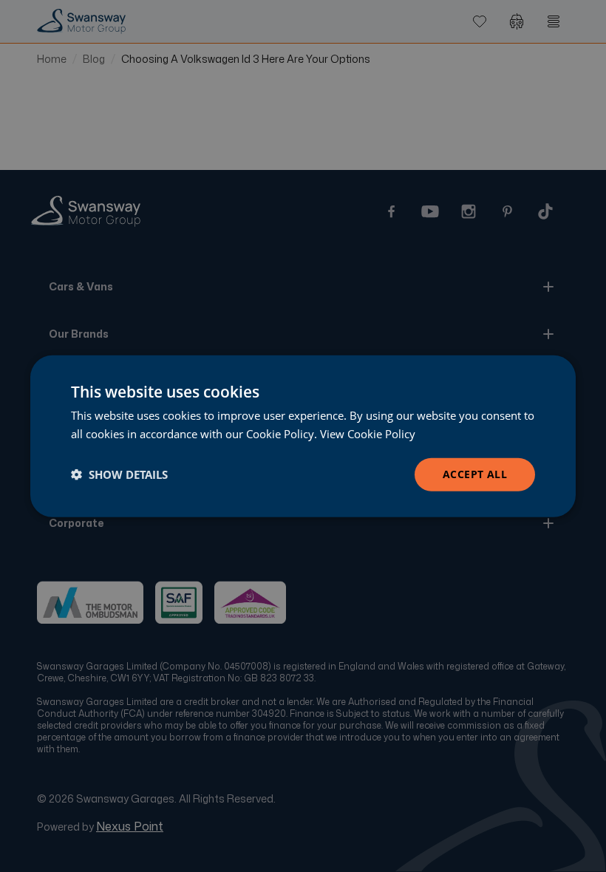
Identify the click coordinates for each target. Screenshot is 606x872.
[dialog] (303, 436)
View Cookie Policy (367, 433)
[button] (119, 474)
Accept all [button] (475, 474)
